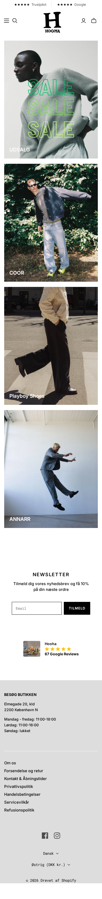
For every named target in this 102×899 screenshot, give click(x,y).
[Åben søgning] (15, 20)
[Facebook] (45, 835)
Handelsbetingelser (22, 794)
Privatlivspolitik (18, 786)
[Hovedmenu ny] (6, 20)
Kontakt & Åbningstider (25, 778)
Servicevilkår (16, 802)
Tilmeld (77, 608)
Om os (10, 762)
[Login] (83, 21)
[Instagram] (57, 835)
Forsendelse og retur (23, 770)
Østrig (48, 864)
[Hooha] (52, 21)
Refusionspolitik (19, 810)
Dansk (48, 853)
